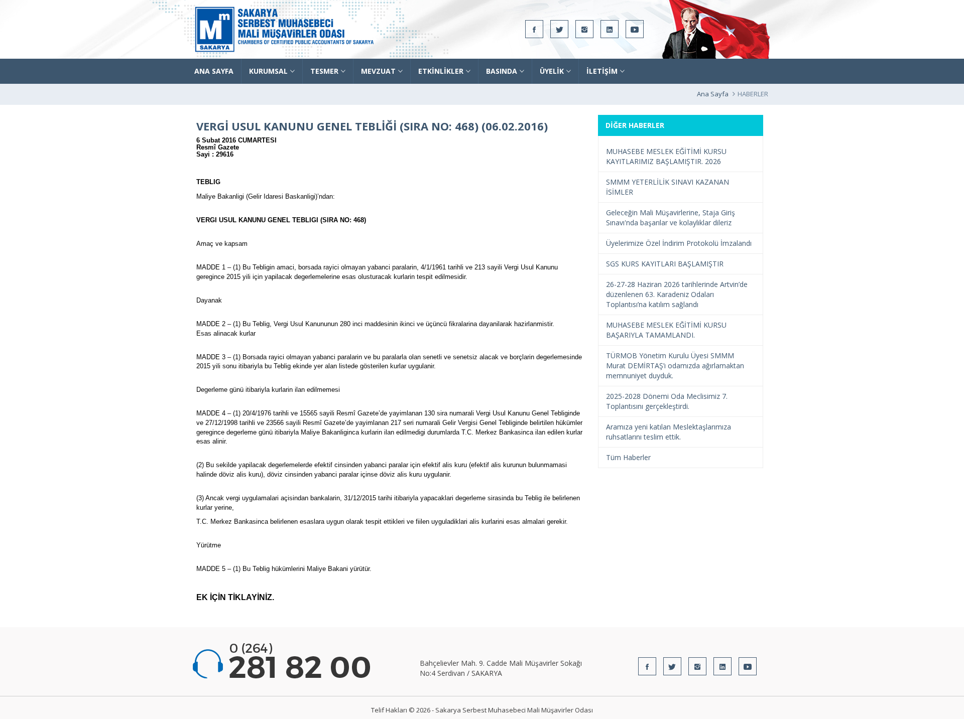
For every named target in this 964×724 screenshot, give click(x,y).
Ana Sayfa (713, 93)
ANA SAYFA (213, 71)
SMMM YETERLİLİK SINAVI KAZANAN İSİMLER (667, 187)
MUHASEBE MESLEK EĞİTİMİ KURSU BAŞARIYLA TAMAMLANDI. (666, 330)
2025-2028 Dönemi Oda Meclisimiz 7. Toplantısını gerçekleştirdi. (667, 401)
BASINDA (501, 71)
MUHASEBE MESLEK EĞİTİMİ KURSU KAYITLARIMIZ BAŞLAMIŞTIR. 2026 (666, 156)
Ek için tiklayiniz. (235, 597)
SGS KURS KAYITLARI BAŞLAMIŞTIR (665, 263)
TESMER (324, 71)
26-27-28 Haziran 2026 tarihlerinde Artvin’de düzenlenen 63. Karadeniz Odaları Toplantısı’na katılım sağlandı (677, 294)
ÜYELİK (552, 71)
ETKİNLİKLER (440, 71)
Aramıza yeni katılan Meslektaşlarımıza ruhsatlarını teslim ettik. (668, 432)
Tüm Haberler (628, 457)
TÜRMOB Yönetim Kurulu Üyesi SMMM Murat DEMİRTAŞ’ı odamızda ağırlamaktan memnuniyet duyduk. (675, 365)
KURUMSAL (268, 71)
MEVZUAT (378, 71)
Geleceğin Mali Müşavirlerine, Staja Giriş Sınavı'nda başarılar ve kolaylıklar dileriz (670, 217)
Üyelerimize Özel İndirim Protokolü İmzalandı (679, 243)
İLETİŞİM (602, 71)
